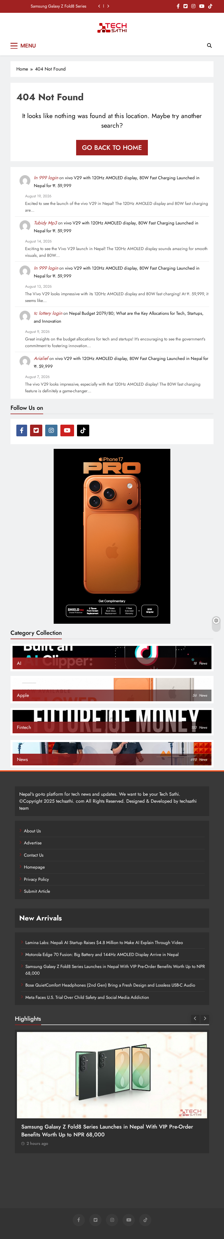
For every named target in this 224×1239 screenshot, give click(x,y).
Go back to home (112, 147)
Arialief (41, 358)
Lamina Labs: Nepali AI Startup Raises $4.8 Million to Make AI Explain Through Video (104, 942)
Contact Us (33, 855)
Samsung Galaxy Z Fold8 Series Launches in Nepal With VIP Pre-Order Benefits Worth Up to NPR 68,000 (52, 6)
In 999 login (46, 177)
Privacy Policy (36, 879)
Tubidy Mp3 (45, 222)
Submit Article (37, 891)
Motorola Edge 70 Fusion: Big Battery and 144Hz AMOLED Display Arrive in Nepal (101, 954)
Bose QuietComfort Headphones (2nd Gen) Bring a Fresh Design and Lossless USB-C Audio (110, 985)
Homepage (34, 867)
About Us (32, 831)
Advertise (33, 843)
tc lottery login (48, 313)
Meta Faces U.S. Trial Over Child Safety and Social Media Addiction (87, 997)
